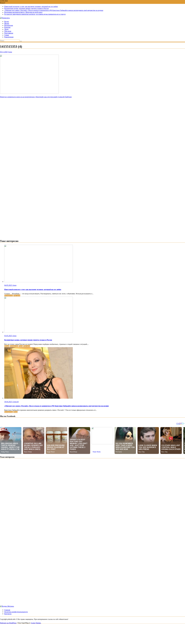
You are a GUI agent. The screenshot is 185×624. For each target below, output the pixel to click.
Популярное (8, 33)
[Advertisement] (92, 113)
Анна (10, 52)
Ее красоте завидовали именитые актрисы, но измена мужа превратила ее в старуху (35, 14)
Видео (6, 21)
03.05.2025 (8, 336)
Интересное (8, 25)
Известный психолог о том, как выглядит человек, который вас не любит (31, 6)
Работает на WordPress (8, 623)
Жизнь (6, 23)
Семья (6, 35)
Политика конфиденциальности (16, 612)
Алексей (15, 402)
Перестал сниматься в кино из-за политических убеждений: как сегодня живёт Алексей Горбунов (36, 97)
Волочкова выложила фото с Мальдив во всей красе (23, 12)
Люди (6, 29)
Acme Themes (36, 623)
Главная (7, 610)
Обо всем (7, 31)
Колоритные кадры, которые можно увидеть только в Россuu (26, 8)
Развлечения (8, 37)
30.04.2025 (8, 402)
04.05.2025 (8, 285)
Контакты (7, 614)
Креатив (7, 27)
